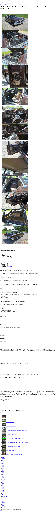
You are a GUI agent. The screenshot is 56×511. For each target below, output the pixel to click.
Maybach (3, 483)
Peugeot (3, 490)
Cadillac (3, 462)
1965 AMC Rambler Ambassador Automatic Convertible (13, 438)
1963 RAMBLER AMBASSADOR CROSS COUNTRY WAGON (15, 454)
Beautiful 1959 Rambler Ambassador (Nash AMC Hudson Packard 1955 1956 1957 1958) (17, 442)
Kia (2, 476)
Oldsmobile (3, 488)
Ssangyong (3, 502)
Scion (2, 498)
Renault (3, 495)
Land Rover (3, 479)
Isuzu (2, 474)
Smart (2, 501)
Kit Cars (3, 477)
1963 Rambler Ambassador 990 (10, 422)
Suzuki (3, 503)
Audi (2, 460)
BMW (3, 461)
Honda (3, 471)
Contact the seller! (9, 266)
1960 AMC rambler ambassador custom (11, 450)
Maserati (3, 482)
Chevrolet (3, 463)
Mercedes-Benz (4, 484)
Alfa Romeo (3, 458)
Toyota (3, 505)
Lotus (2, 481)
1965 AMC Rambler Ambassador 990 (11, 434)
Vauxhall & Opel (4, 506)
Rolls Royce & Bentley (5, 496)
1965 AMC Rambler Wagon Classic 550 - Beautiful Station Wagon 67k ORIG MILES (17, 430)
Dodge (3, 467)
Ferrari (3, 468)
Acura (3, 457)
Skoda (3, 500)
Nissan (3, 487)
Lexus (3, 480)
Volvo (3, 508)
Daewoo (3, 465)
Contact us (1, 510)
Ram (2, 494)
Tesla (2, 504)
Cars (2, 2)
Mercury (3, 485)
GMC (2, 470)
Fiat (2, 469)
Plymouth (3, 491)
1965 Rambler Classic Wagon (10, 418)
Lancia (3, 478)
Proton (3, 493)
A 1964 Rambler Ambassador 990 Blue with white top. (13, 446)
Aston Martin (3, 459)
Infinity (3, 473)
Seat (2, 499)
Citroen (3, 464)
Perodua (3, 489)
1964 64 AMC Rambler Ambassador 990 (11, 426)
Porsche (3, 492)
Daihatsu (3, 466)
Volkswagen (3, 507)
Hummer (3, 472)
